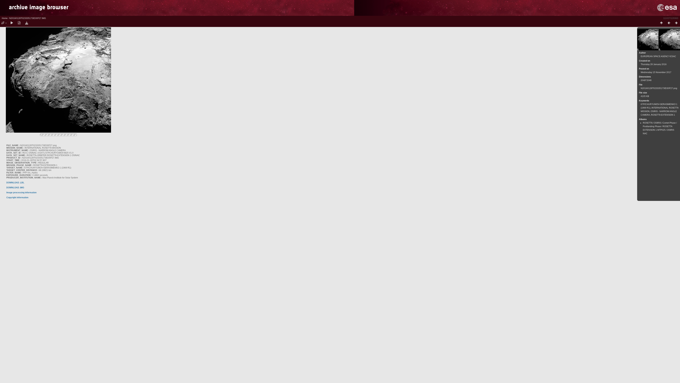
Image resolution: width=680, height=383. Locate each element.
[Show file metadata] (19, 23)
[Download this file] (26, 23)
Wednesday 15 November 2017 (656, 72)
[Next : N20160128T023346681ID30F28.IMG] (676, 23)
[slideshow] (11, 23)
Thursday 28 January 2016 (654, 64)
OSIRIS (657, 123)
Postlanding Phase (652, 126)
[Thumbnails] (661, 23)
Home (5, 18)
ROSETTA (647, 123)
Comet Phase (669, 123)
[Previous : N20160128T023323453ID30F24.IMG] (669, 23)
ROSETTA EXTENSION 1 (663, 115)
